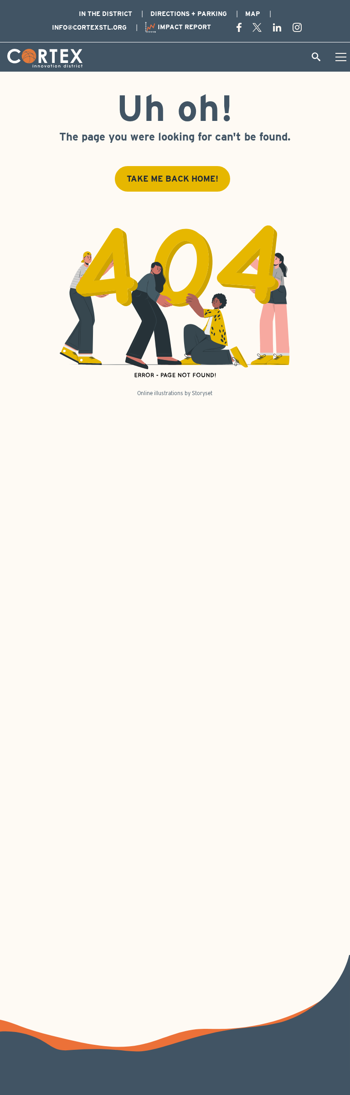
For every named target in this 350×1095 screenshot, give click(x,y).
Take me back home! (172, 178)
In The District (105, 13)
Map (252, 13)
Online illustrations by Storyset (174, 393)
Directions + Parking (188, 13)
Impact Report (183, 27)
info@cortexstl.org (89, 27)
